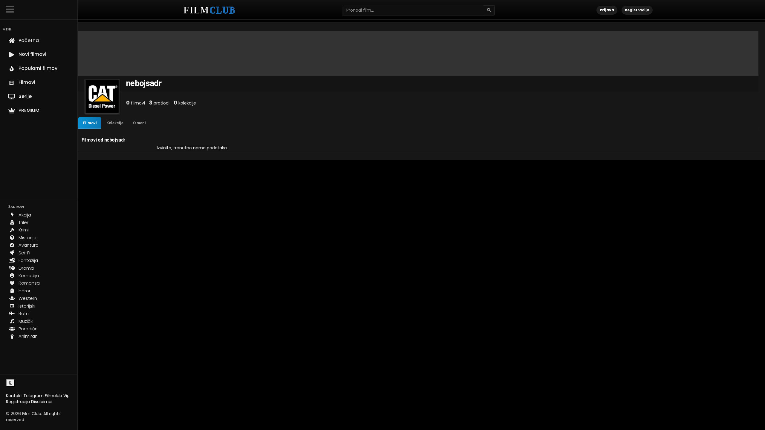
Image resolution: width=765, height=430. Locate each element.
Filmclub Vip (57, 396)
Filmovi (90, 123)
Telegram (33, 396)
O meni (139, 123)
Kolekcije (114, 123)
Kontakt (14, 396)
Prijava (607, 10)
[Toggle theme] (10, 383)
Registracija (18, 402)
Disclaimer (42, 402)
